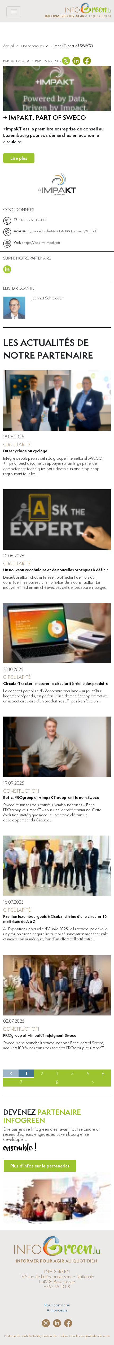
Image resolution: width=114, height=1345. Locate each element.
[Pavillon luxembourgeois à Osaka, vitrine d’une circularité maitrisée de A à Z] (57, 866)
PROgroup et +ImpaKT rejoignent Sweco (39, 1035)
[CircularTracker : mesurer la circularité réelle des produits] (57, 633)
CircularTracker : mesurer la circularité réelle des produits (55, 683)
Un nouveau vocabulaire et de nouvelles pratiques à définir (55, 570)
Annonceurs (57, 1310)
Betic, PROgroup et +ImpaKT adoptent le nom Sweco (51, 797)
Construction (21, 791)
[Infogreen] (88, 7)
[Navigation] (13, 11)
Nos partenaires (32, 46)
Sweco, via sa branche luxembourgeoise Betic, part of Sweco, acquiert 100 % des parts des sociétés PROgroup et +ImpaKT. (54, 1045)
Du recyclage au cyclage (25, 451)
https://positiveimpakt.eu (42, 242)
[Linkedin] (76, 59)
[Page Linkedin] (7, 268)
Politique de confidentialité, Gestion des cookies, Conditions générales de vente (57, 1336)
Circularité (16, 444)
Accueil (8, 46)
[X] (66, 59)
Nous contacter (57, 1304)
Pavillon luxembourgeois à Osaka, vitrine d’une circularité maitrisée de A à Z (55, 919)
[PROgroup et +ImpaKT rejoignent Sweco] (57, 985)
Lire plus (18, 158)
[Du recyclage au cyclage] (57, 400)
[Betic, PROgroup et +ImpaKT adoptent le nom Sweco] (57, 747)
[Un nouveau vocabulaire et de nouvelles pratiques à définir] (57, 519)
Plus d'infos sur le (39, 1166)
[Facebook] (87, 59)
